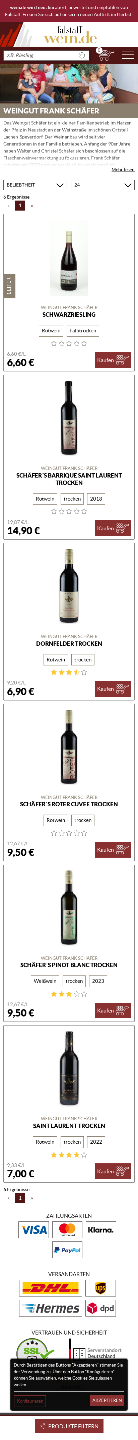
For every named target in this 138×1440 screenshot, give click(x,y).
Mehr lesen (123, 169)
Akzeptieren (107, 1400)
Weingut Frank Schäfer (69, 307)
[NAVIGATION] (128, 55)
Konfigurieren (30, 1401)
